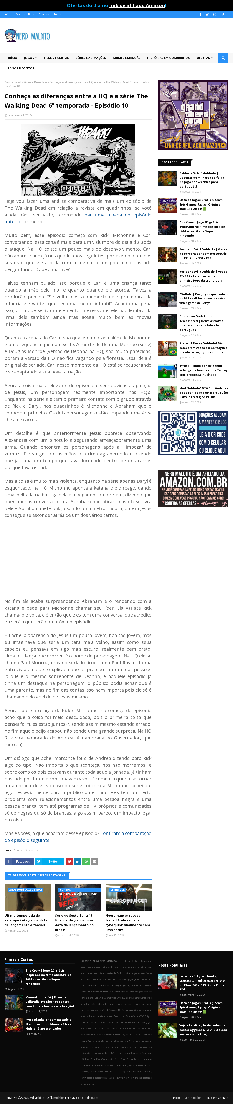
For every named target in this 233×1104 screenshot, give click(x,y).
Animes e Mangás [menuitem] (126, 58)
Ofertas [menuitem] (203, 58)
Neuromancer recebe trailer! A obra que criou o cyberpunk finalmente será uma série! (128, 922)
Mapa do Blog (25, 14)
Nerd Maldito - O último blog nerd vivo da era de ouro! (62, 1098)
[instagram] (214, 14)
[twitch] (222, 14)
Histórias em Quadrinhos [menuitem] (168, 58)
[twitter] (207, 14)
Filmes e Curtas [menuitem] (56, 58)
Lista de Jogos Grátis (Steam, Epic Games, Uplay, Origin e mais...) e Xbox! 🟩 (201, 204)
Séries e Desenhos (35, 82)
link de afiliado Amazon (137, 5)
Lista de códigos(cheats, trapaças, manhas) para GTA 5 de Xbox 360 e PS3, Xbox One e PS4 (202, 983)
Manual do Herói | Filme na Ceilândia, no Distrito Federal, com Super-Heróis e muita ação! (49, 1001)
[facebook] (200, 14)
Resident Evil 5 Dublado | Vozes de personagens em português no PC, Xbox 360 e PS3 (203, 253)
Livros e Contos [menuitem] (21, 68)
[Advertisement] (78, 557)
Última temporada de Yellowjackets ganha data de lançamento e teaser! (26, 920)
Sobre (57, 14)
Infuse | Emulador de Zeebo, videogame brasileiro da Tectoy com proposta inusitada (203, 370)
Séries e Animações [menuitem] (91, 58)
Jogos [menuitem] (29, 58)
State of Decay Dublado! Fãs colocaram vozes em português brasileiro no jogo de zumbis (203, 347)
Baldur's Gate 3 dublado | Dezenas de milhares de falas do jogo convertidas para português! (201, 179)
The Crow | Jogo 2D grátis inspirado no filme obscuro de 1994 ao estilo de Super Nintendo (202, 229)
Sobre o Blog (193, 1098)
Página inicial (13, 82)
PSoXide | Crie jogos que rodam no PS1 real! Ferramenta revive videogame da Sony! (203, 298)
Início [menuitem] (12, 58)
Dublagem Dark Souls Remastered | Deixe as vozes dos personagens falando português (201, 323)
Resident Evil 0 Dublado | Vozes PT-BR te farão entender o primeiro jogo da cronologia (203, 275)
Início (8, 14)
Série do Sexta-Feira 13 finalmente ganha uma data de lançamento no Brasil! (74, 922)
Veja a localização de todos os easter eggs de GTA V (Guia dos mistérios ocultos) (203, 1029)
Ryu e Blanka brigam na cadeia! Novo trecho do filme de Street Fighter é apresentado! (49, 1024)
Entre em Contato (217, 1098)
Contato (44, 14)
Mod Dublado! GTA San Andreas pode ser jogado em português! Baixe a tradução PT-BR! (203, 392)
